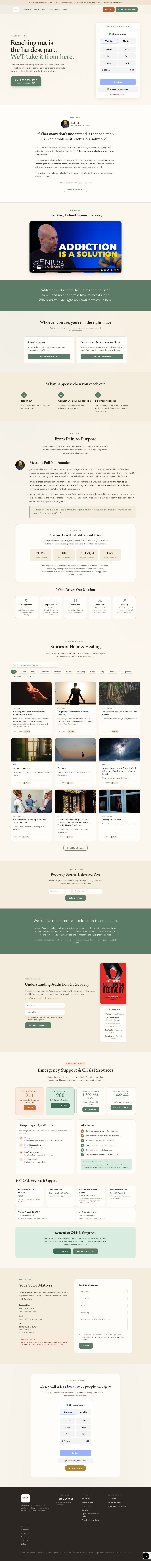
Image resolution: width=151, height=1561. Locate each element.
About (36, 9)
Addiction (57, 672)
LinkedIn (24, 1544)
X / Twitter (25, 1537)
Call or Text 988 (60, 1105)
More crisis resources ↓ (112, 2)
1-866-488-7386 (26, 1215)
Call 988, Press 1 (117, 1193)
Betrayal (93, 672)
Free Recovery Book (90, 1520)
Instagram (25, 1530)
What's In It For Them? (117, 1506)
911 (52, 2)
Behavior (69, 672)
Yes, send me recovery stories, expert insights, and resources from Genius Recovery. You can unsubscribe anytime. (103, 1337)
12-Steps (23, 672)
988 (93, 2)
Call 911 (29, 1108)
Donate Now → (75, 1468)
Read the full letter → (75, 189)
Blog (43, 9)
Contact (66, 9)
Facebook (25, 1533)
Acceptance (44, 672)
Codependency (127, 672)
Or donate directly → (118, 94)
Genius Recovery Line (85, 1251)
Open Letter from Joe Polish (90, 1515)
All (14, 672)
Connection (30, 676)
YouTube (24, 1540)
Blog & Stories (88, 1502)
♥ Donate (108, 9)
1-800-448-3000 (87, 1195)
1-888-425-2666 (87, 1215)
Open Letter (26, 9)
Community (17, 676)
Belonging (81, 672)
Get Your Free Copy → (38, 1025)
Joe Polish (45, 463)
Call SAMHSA (90, 1109)
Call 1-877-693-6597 (128, 9)
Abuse (33, 672)
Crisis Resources (54, 9)
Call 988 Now (62, 1251)
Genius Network (114, 1502)
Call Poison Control (121, 1107)
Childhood (113, 672)
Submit (86, 1345)
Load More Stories (75, 848)
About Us (86, 1499)
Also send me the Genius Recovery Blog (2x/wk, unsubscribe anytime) (45, 1018)
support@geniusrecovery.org (30, 1319)
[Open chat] (146, 1555)
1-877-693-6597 (27, 1308)
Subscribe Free (75, 898)
